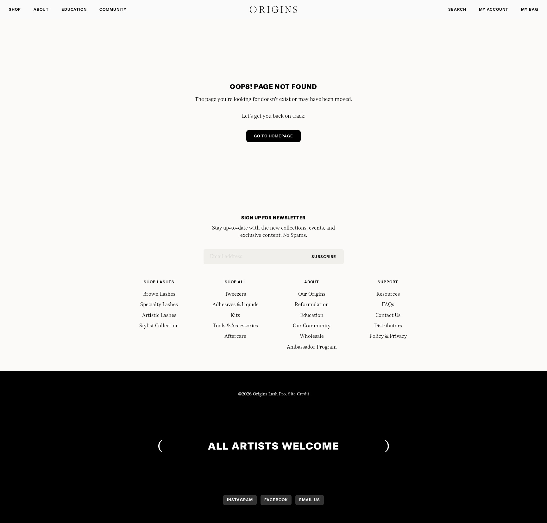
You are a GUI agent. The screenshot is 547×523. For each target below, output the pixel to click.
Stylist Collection (159, 326)
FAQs (388, 304)
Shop (15, 9)
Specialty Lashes (159, 304)
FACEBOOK (276, 500)
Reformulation (312, 304)
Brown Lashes (159, 294)
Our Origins (311, 294)
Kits (235, 315)
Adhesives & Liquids (235, 304)
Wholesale (312, 336)
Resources (388, 294)
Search (457, 9)
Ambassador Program (312, 347)
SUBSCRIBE (323, 257)
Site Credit (298, 394)
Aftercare (235, 336)
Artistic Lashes (159, 315)
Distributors (388, 326)
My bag (529, 9)
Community (113, 9)
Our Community (311, 326)
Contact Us (387, 315)
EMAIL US (309, 500)
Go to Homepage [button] (273, 136)
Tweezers (235, 294)
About (41, 9)
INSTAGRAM (240, 500)
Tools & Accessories (235, 326)
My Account (494, 9)
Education (74, 9)
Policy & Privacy (388, 336)
